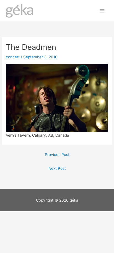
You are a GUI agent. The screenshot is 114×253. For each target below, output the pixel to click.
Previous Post (57, 154)
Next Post (57, 168)
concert (13, 57)
